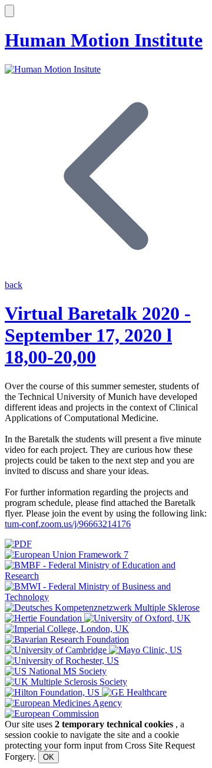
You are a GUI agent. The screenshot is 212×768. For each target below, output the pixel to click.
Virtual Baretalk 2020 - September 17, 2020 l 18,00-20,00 (98, 335)
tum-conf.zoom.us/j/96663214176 (68, 524)
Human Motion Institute (104, 40)
